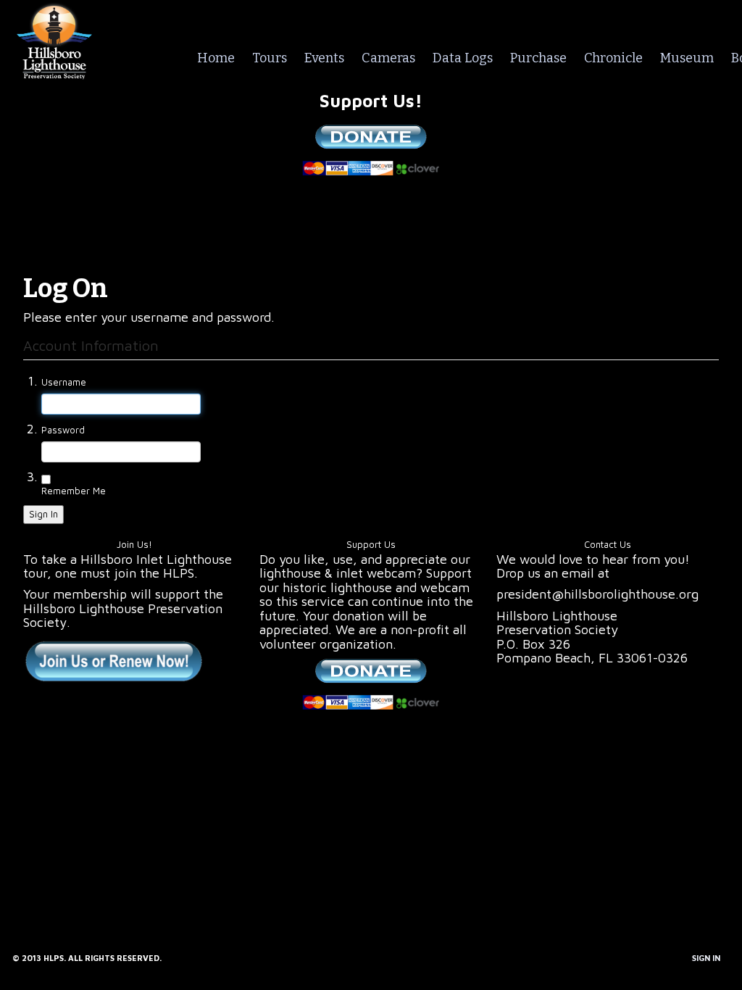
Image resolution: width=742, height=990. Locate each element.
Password (63, 430)
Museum (687, 58)
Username (63, 382)
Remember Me (73, 490)
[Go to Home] (54, 38)
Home (216, 58)
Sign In (43, 514)
